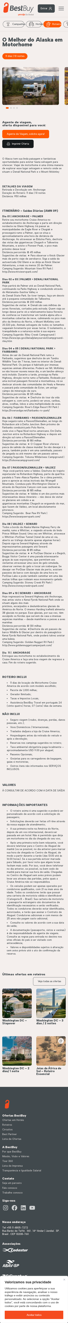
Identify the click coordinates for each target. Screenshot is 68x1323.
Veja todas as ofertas (49, 981)
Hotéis (39, 24)
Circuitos (7, 1129)
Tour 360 (7, 1161)
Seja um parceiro (12, 1183)
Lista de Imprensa (12, 1165)
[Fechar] (64, 1279)
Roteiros (56, 24)
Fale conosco (9, 1188)
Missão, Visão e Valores (15, 1156)
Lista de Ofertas (11, 1139)
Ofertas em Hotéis (13, 1120)
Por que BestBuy (12, 1151)
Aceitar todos (34, 1314)
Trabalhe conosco (12, 1192)
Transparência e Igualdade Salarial (21, 1170)
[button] (7, 108)
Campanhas (18, 24)
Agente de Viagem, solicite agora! (25, 134)
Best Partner (9, 1134)
